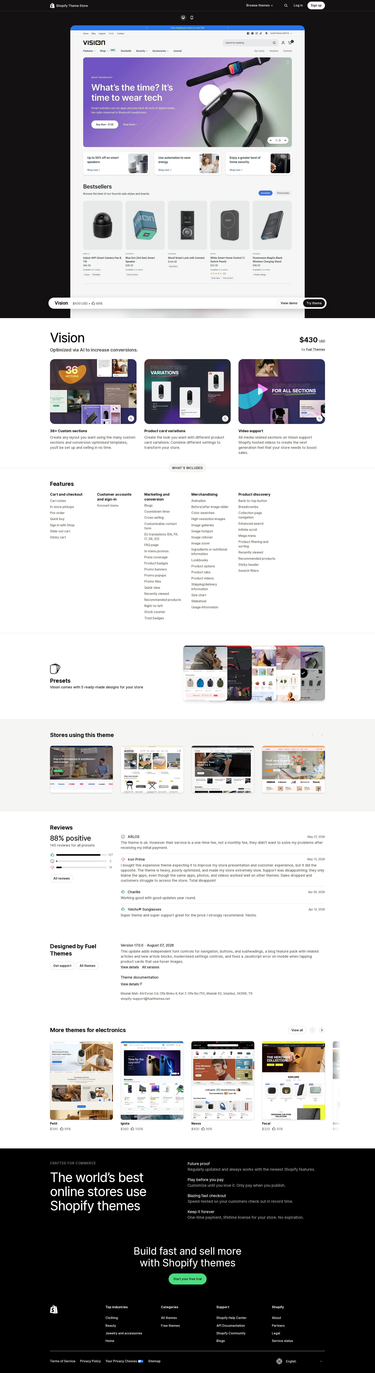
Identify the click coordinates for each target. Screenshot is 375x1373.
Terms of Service (62, 1361)
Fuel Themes (315, 349)
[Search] (286, 5)
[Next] (322, 735)
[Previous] (312, 735)
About (276, 1318)
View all (297, 1030)
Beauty (110, 1326)
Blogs (220, 1341)
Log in (298, 5)
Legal (276, 1333)
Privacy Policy (90, 1361)
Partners (278, 1326)
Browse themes (258, 5)
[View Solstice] (205, 673)
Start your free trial (187, 1279)
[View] (81, 770)
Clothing (111, 1318)
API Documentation (230, 1326)
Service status (282, 1341)
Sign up (316, 5)
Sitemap (154, 1361)
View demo (289, 303)
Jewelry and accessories (123, 1333)
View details (130, 967)
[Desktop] (183, 17)
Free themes (170, 1326)
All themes (87, 966)
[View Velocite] (230, 673)
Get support (62, 966)
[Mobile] (192, 17)
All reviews (61, 878)
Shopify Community (231, 1333)
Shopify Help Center (231, 1318)
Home (109, 1341)
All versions (150, 967)
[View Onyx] (278, 673)
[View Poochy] (254, 673)
